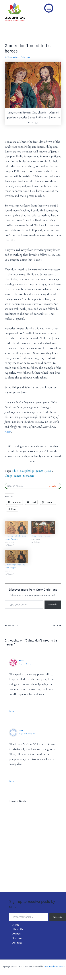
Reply (11, 711)
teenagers (28, 476)
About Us (17, 929)
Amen (8, 431)
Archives (17, 942)
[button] (48, 8)
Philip (8, 476)
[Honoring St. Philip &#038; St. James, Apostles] (16, 527)
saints (17, 476)
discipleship (27, 471)
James (39, 471)
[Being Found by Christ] (43, 527)
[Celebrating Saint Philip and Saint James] (16, 556)
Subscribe (53, 604)
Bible (15, 471)
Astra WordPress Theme (54, 966)
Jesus (48, 471)
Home (15, 924)
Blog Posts (17, 938)
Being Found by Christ (40, 535)
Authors (16, 933)
